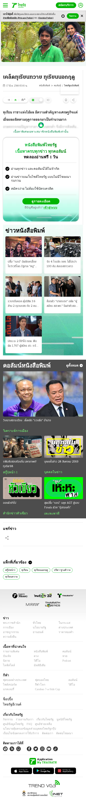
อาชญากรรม (10, 624)
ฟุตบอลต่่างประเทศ (13, 672)
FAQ (26, 716)
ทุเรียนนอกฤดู (39, 562)
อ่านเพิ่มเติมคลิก (18, 18)
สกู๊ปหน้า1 (10, 562)
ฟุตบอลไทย (38, 672)
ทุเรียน (24, 562)
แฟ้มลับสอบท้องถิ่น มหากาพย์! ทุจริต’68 (20, 456)
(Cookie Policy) (45, 18)
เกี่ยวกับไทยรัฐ (42, 712)
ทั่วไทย (35, 615)
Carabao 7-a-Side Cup (46, 682)
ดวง (35, 648)
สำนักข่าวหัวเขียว (13, 505)
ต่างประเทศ (64, 620)
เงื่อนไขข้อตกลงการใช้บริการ (18, 726)
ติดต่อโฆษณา (57, 726)
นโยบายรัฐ (38, 620)
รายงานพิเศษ (10, 644)
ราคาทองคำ (65, 624)
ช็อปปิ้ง (7, 691)
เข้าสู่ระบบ (69, 197)
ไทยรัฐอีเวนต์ (11, 697)
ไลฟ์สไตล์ (8, 658)
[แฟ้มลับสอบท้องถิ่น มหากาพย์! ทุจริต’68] (22, 439)
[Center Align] (82, 16)
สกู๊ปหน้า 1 (9, 464)
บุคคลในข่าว (51, 464)
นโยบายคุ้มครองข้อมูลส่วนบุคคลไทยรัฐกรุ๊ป (26, 721)
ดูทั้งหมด (72, 357)
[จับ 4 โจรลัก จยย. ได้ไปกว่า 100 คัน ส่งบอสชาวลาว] (62, 238)
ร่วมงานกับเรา (23, 712)
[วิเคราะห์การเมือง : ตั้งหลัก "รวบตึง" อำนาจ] (43, 386)
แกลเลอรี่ (8, 682)
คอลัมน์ (58, 85)
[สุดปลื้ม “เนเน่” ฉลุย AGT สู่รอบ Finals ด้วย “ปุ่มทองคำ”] (63, 480)
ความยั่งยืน (9, 629)
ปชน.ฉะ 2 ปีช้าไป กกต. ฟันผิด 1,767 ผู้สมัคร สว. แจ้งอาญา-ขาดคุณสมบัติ (22, 336)
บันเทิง (6, 648)
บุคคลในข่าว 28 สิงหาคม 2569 (61, 453)
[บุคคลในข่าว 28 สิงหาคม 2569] (63, 439)
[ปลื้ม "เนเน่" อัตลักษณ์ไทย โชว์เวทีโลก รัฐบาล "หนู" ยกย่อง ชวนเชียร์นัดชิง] (23, 238)
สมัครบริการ (67, 5)
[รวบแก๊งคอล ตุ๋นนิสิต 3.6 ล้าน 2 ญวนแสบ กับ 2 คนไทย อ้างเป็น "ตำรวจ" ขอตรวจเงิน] (23, 278)
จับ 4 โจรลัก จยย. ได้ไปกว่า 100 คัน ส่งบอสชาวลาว (62, 256)
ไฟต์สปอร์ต (9, 677)
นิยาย (6, 653)
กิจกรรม (7, 712)
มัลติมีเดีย (38, 658)
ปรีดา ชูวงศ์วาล (60, 562)
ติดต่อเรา (42, 726)
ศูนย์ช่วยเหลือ (39, 716)
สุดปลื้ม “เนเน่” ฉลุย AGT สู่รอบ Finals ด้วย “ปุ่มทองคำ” (61, 497)
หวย (63, 648)
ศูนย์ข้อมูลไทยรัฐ (12, 716)
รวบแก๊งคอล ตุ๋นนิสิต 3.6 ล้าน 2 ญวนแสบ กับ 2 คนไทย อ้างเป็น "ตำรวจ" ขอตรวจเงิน (22, 296)
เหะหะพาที (50, 505)
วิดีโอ (36, 653)
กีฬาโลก (36, 677)
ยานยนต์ (36, 624)
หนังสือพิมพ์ (45, 85)
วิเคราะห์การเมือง (14, 422)
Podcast (66, 653)
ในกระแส (63, 615)
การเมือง (8, 620)
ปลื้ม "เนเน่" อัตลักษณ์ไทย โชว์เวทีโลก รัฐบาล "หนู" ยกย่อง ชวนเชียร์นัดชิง (22, 256)
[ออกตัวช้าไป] (22, 480)
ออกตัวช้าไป (9, 495)
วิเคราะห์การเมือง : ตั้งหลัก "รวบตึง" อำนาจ (27, 412)
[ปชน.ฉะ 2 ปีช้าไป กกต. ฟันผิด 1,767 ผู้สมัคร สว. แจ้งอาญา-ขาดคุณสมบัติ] (23, 318)
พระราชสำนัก (10, 615)
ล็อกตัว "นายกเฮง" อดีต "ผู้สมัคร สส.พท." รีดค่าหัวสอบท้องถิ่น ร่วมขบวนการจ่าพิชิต (62, 296)
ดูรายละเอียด (25, 198)
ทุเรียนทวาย (11, 569)
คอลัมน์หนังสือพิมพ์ (25, 357)
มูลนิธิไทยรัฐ (60, 712)
